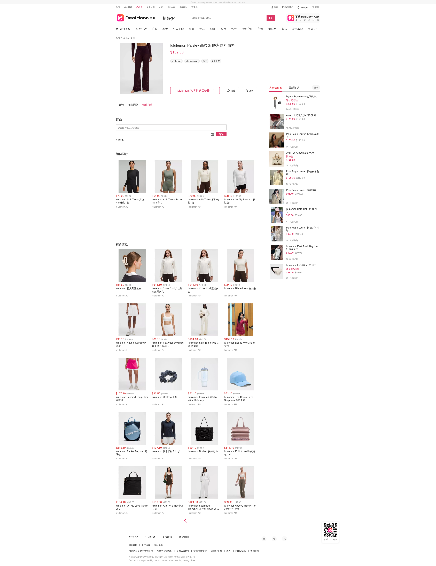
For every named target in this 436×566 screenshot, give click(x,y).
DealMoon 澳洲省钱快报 (135, 17)
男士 (234, 29)
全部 (316, 87)
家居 (284, 29)
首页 (118, 7)
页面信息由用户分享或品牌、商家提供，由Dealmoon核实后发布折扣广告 (162, 556)
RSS (284, 538)
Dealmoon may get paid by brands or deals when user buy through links (162, 560)
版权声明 (184, 537)
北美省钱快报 (146, 550)
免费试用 (150, 7)
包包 (223, 29)
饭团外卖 (254, 550)
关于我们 (133, 537)
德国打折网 (216, 550)
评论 (221, 134)
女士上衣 (216, 60)
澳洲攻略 (171, 7)
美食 (260, 29)
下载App (304, 7)
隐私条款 (158, 545)
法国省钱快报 (200, 550)
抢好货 (139, 7)
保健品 (272, 29)
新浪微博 (264, 538)
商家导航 (195, 7)
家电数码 (297, 29)
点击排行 (128, 7)
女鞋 (202, 29)
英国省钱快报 (183, 550)
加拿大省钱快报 (164, 550)
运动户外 (247, 29)
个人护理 (178, 29)
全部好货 (141, 29)
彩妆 (165, 29)
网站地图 (133, 545)
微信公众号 (274, 538)
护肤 (154, 29)
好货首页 (125, 29)
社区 (161, 7)
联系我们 (289, 7)
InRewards (240, 550)
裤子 (205, 60)
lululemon (176, 60)
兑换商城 (183, 7)
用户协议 (145, 545)
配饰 (212, 29)
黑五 (228, 550)
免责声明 (167, 537)
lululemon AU (192, 60)
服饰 (191, 29)
